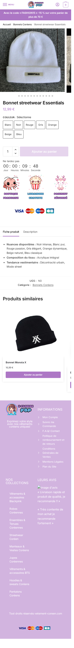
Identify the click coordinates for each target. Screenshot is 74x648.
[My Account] (57, 4)
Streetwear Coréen (16, 536)
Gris (40, 124)
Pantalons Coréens (15, 593)
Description (30, 231)
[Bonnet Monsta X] (33, 332)
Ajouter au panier (44, 151)
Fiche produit (11, 231)
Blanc (8, 124)
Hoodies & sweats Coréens (19, 582)
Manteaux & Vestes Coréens (19, 548)
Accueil (7, 24)
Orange (52, 124)
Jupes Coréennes (16, 559)
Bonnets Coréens (22, 24)
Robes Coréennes (16, 510)
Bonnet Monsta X (16, 362)
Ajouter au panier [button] (33, 374)
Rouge (29, 124)
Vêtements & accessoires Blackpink (17, 497)
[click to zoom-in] (32, 60)
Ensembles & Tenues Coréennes (17, 523)
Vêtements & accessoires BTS (19, 570)
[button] (15, 149)
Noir (18, 124)
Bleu (19, 134)
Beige (8, 134)
